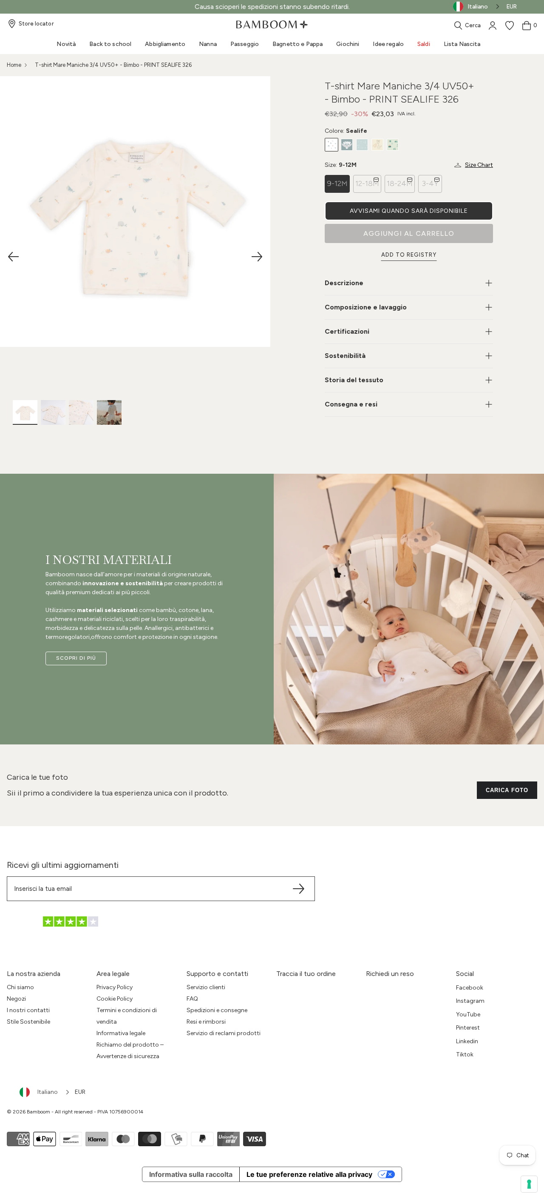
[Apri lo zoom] (135, 211)
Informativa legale (120, 1033)
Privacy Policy (114, 987)
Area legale (113, 974)
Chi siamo (20, 987)
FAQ (192, 998)
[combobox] (45, 1092)
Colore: (346, 130)
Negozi (16, 998)
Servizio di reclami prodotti (224, 1033)
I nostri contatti (28, 1010)
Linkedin (467, 1041)
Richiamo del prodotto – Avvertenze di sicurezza (130, 1050)
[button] (409, 210)
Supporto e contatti (217, 974)
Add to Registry (409, 255)
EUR (512, 6)
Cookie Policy (114, 998)
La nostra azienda (33, 974)
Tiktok (464, 1054)
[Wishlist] (509, 25)
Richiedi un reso (390, 974)
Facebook (469, 987)
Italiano (47, 1092)
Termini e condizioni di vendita (126, 1016)
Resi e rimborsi (206, 1021)
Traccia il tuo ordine (306, 974)
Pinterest (468, 1027)
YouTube (468, 1014)
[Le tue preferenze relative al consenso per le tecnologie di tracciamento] (529, 1184)
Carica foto (507, 790)
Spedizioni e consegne (217, 1010)
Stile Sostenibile (28, 1021)
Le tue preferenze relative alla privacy (309, 1174)
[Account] (492, 25)
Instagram (470, 1000)
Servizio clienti (206, 987)
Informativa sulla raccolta (190, 1174)
